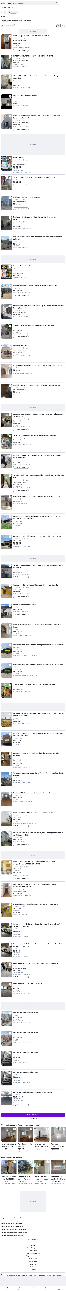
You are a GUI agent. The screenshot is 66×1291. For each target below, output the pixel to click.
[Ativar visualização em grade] (62, 25)
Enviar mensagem (22, 50)
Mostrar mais (34, 1239)
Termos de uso (33, 1250)
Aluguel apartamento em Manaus (12, 1236)
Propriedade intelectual (33, 1256)
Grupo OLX (33, 1264)
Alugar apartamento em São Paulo (12, 1226)
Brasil (3, 16)
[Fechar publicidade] (1, 1274)
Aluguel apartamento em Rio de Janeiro (14, 1232)
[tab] (7, 1218)
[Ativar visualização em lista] (58, 25)
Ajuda (33, 1245)
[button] (33, 3)
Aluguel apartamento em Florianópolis (13, 1229)
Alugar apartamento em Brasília (11, 1223)
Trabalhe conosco (33, 1261)
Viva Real (33, 1269)
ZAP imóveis (33, 1266)
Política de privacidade (33, 1253)
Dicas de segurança (33, 1248)
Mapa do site (33, 1258)
